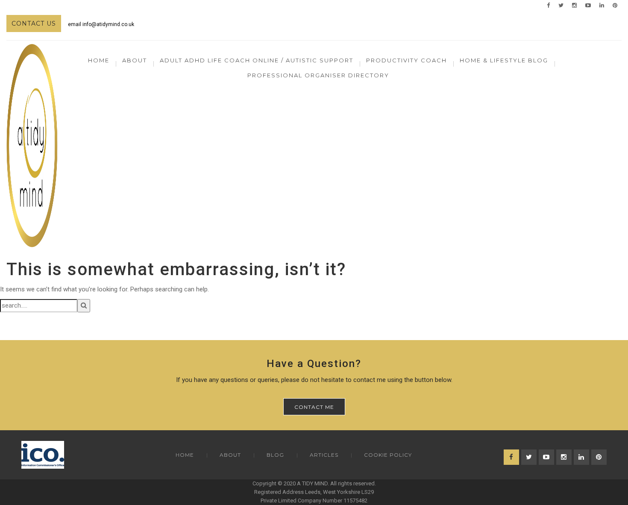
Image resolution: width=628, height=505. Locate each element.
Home (98, 60)
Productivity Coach (406, 60)
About (230, 455)
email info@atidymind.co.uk (101, 24)
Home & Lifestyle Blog (504, 60)
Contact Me (314, 407)
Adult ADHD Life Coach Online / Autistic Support (256, 60)
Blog (275, 455)
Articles (324, 455)
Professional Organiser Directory (318, 75)
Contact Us (34, 23)
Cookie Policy (388, 455)
